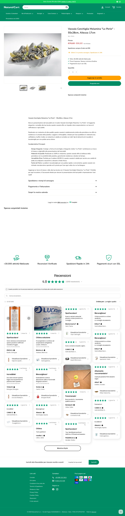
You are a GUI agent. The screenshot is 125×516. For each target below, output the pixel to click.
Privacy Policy (34, 492)
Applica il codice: (68, 2)
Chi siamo (33, 480)
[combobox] (45, 7)
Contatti (32, 477)
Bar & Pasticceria (27, 13)
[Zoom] (32, 54)
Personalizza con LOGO (12, 19)
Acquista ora (94, 83)
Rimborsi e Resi (34, 489)
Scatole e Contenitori (12, 13)
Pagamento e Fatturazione (39, 186)
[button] (81, 281)
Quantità (71, 68)
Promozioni (90, 13)
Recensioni (33, 498)
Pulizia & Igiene (66, 13)
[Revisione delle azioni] (29, 333)
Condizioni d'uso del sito (37, 483)
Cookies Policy (34, 495)
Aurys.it (94, 512)
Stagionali (100, 13)
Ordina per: (100, 301)
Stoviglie (39, 13)
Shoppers (79, 13)
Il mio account (34, 501)
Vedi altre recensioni (13, 346)
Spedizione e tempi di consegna (41, 181)
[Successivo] (60, 88)
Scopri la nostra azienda (38, 192)
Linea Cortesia (52, 13)
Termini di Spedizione (36, 486)
